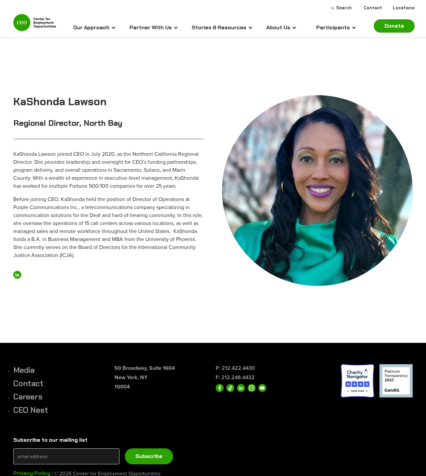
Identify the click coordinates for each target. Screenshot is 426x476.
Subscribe (148, 456)
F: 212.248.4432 (235, 377)
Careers (28, 396)
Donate (394, 25)
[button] (95, 27)
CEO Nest (30, 410)
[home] (34, 25)
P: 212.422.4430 (235, 368)
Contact (28, 383)
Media (24, 370)
